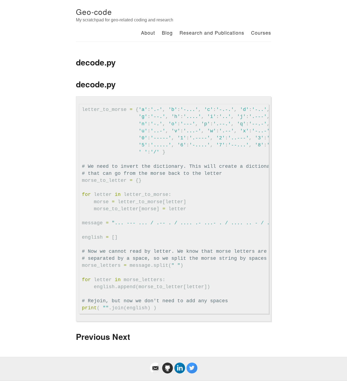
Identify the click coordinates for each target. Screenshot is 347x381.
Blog (167, 32)
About (148, 32)
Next (121, 336)
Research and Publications (211, 32)
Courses (261, 32)
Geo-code (94, 11)
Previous (93, 336)
